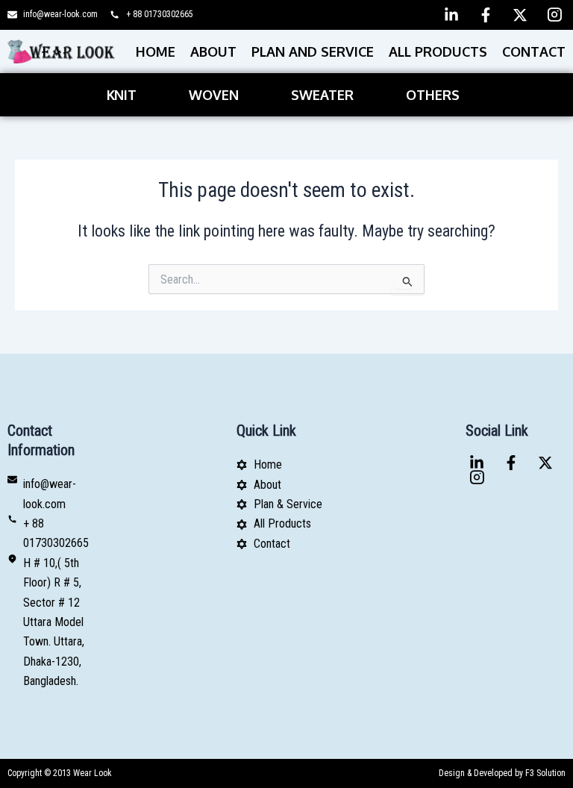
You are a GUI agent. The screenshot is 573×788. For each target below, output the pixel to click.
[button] (125, 94)
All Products (438, 51)
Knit (122, 94)
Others (433, 94)
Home (155, 51)
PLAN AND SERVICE (312, 51)
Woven (214, 94)
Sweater (322, 94)
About (213, 51)
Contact (534, 51)
